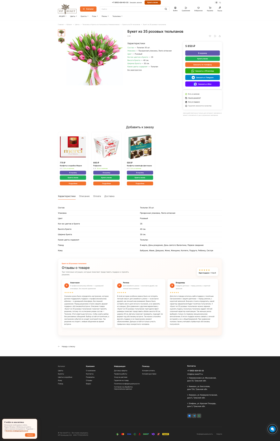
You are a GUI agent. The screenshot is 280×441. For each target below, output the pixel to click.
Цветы (72, 16)
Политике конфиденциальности (16, 431)
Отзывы (89, 380)
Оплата (97, 196)
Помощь (146, 366)
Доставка (109, 196)
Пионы (104, 16)
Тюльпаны (116, 16)
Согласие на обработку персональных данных (123, 388)
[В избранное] (210, 36)
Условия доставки (149, 374)
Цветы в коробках (65, 377)
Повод (60, 384)
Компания (90, 366)
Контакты (90, 374)
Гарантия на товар (121, 380)
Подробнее (73, 183)
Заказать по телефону (202, 65)
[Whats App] (199, 416)
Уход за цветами (120, 377)
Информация (119, 366)
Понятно (30, 435)
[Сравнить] (215, 36)
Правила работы (120, 374)
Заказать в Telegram (205, 77)
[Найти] (166, 9)
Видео (88, 384)
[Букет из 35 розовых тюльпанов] (94, 57)
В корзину (202, 53)
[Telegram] (194, 416)
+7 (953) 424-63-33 (120, 2)
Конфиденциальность (205, 434)
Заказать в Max (204, 84)
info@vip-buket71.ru (195, 374)
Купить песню (152, 2)
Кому (60, 380)
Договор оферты (120, 371)
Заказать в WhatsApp (204, 71)
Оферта (219, 434)
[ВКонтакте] (189, 416)
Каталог (61, 366)
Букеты (84, 16)
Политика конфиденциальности (127, 384)
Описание (84, 196)
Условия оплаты (148, 371)
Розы (94, 16)
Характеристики (67, 196)
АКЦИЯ (62, 16)
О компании (90, 371)
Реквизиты (90, 377)
